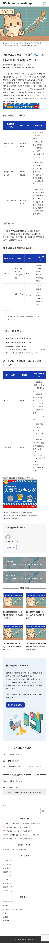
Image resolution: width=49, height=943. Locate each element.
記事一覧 (10, 548)
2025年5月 (7, 868)
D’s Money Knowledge (17, 3)
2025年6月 (7, 864)
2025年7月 (7, 861)
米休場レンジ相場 (12, 519)
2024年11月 (7, 891)
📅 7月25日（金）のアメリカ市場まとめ (17, 831)
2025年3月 (7, 876)
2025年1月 (7, 883)
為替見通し (34, 516)
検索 (4, 806)
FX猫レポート (27, 512)
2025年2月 (7, 879)
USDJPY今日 (10, 516)
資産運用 (31, 68)
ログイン (26, 766)
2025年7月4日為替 (12, 512)
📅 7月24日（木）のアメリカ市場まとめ (17, 839)
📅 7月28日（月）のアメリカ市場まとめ (17, 827)
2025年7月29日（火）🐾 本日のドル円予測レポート (22, 824)
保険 (4, 913)
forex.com (37, 455)
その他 (5, 906)
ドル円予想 (22, 516)
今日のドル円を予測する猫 (15, 68)
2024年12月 (7, 887)
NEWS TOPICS (8, 902)
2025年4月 (7, 872)
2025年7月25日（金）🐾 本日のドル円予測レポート (22, 835)
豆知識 (5, 917)
